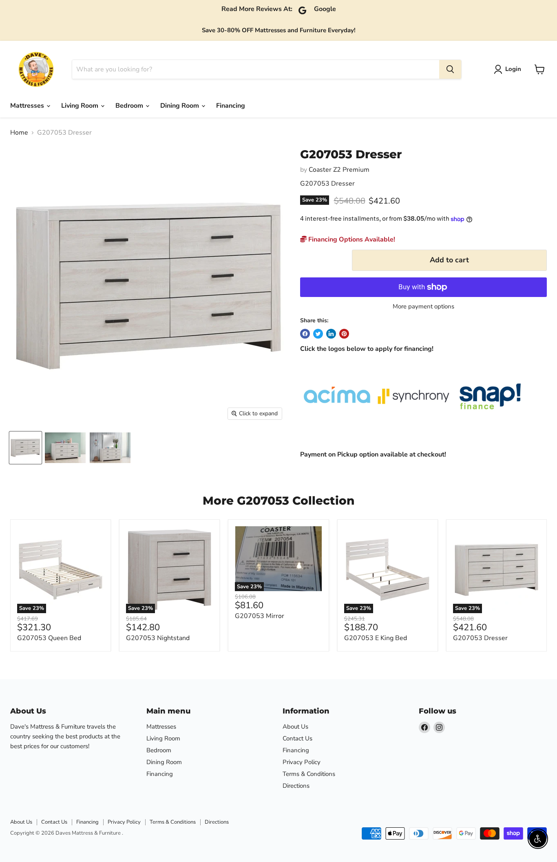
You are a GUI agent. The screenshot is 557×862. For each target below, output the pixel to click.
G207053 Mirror (259, 616)
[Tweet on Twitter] (318, 334)
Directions (296, 786)
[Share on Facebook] (305, 334)
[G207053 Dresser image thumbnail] (25, 448)
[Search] (450, 69)
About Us (295, 726)
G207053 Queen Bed (49, 638)
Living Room (80, 105)
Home (19, 132)
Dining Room (180, 105)
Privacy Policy (301, 762)
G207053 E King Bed (375, 638)
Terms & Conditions (309, 774)
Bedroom (130, 105)
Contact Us (297, 738)
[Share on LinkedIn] (331, 334)
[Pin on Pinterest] (344, 334)
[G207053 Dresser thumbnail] (65, 448)
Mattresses (28, 105)
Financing (230, 105)
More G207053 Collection (278, 500)
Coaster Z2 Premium (339, 169)
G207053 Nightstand (158, 638)
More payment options (423, 306)
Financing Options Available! (351, 239)
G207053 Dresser (480, 638)
